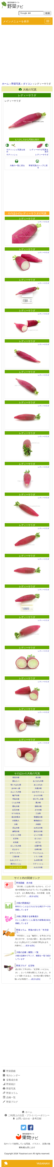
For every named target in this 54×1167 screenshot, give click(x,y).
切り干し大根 (38, 799)
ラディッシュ (12, 154)
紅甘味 (15, 838)
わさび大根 (38, 867)
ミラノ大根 (38, 856)
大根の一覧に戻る (17, 165)
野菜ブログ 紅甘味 (25, 965)
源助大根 (38, 806)
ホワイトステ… (16, 853)
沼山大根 (15, 827)
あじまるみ (38, 784)
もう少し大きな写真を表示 (27, 139)
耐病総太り (38, 820)
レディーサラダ (41, 154)
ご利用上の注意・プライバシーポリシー (29, 1115)
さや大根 (38, 809)
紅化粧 (15, 842)
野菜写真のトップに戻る (38, 166)
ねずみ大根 (38, 827)
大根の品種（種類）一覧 (27, 952)
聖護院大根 (38, 817)
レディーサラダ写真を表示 (39, 150)
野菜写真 (16, 83)
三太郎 (38, 813)
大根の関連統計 (23, 902)
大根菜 (38, 824)
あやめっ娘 (16, 788)
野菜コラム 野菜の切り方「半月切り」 (32, 930)
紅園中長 (38, 845)
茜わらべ (15, 781)
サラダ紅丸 (16, 813)
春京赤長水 (16, 817)
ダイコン (27, 83)
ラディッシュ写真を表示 (15, 150)
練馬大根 (15, 831)
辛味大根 (15, 799)
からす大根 (38, 795)
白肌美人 (15, 820)
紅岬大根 (38, 849)
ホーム (5, 83)
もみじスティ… (16, 860)
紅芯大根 (15, 809)
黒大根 (38, 802)
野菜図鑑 (11, 1071)
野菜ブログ (12, 1101)
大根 (16, 824)
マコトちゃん (38, 853)
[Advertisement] (27, 54)
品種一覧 (11, 1097)
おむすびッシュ (38, 791)
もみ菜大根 (38, 860)
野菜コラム (12, 1092)
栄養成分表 (12, 1079)
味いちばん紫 (16, 784)
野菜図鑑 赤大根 (24, 882)
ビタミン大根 (16, 835)
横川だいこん (16, 863)
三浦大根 (15, 856)
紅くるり (38, 838)
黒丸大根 (15, 806)
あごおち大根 (38, 781)
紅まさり (15, 849)
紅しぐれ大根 (16, 845)
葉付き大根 (38, 831)
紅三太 (38, 842)
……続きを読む (32, 896)
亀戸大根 (15, 795)
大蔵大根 (38, 788)
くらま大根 (16, 802)
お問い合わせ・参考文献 (28, 1118)
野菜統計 (11, 1084)
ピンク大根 (38, 835)
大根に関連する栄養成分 (27, 916)
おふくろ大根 (16, 791)
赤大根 (38, 777)
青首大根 (15, 777)
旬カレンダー (13, 1075)
